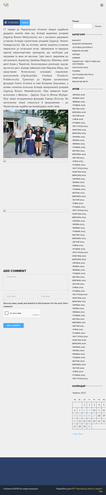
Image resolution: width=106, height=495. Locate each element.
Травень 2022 (78, 273)
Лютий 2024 (78, 200)
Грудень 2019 (78, 375)
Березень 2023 (79, 238)
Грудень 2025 (78, 123)
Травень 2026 (78, 105)
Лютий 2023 (78, 242)
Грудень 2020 (78, 333)
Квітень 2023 (78, 235)
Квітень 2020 (78, 361)
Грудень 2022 (78, 249)
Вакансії (76, 40)
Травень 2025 (78, 147)
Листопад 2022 (80, 252)
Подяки (76, 71)
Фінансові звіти (80, 82)
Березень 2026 (79, 112)
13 (75, 415)
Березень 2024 (79, 196)
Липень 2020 (78, 350)
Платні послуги (80, 68)
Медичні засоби (80, 51)
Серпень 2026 (78, 95)
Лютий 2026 (78, 116)
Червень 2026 (78, 102)
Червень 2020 (78, 354)
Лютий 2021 (78, 326)
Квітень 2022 (78, 277)
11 (99, 410)
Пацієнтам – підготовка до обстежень (86, 62)
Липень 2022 (78, 266)
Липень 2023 (78, 224)
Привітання (78, 78)
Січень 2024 (77, 203)
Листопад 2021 (80, 294)
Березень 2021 (79, 322)
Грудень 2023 (78, 207)
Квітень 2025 (78, 151)
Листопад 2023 (80, 210)
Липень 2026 (78, 98)
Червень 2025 (78, 144)
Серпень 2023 (78, 221)
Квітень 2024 (78, 193)
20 (75, 421)
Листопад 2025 (80, 126)
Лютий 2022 (78, 284)
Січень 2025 (77, 161)
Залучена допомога (82, 47)
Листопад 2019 (80, 379)
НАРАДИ (76, 54)
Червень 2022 (78, 270)
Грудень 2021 (78, 291)
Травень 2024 (78, 189)
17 (94, 415)
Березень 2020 (79, 364)
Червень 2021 (78, 312)
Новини (76, 58)
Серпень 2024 (78, 179)
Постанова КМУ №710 (82, 75)
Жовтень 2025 (79, 130)
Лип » (80, 434)
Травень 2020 (78, 357)
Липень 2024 (78, 182)
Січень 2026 (77, 119)
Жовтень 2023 (79, 214)
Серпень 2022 (78, 263)
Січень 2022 (77, 287)
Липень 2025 (78, 140)
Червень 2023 (78, 228)
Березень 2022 (79, 280)
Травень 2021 (78, 315)
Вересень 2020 (79, 343)
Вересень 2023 (79, 217)
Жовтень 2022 (79, 256)
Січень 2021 (77, 329)
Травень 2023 (78, 231)
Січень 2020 (77, 371)
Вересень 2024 (79, 175)
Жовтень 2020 (79, 340)
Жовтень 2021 (79, 298)
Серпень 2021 (78, 305)
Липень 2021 (78, 308)
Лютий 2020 (78, 368)
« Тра (74, 434)
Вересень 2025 (79, 133)
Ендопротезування (82, 44)
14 (79, 415)
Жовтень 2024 (79, 172)
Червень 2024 (78, 186)
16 (89, 415)
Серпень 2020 (78, 347)
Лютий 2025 (78, 158)
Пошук (75, 21)
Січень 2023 (77, 245)
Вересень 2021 (79, 301)
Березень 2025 (79, 154)
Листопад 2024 (80, 168)
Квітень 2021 (78, 319)
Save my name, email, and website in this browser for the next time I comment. (35, 305)
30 (89, 426)
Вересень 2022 (79, 259)
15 (84, 415)
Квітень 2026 (78, 109)
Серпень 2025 (78, 137)
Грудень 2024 (78, 165)
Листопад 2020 (80, 336)
